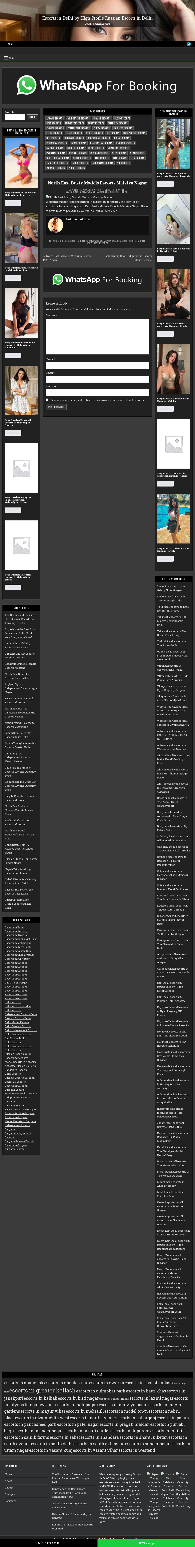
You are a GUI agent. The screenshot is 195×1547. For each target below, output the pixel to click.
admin (75, 190)
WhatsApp (147, 1543)
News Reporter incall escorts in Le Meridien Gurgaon (170, 1206)
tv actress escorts (57, 163)
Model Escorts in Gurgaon (20, 1121)
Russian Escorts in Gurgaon (21, 1109)
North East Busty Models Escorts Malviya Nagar (97, 183)
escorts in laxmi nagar (151, 1398)
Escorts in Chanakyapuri (19, 954)
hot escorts (53, 138)
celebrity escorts (118, 123)
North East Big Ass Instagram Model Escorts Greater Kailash (20, 712)
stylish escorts (82, 158)
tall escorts (120, 158)
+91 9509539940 (50, 1543)
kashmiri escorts (125, 143)
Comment (53, 315)
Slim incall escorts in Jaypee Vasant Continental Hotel (173, 1336)
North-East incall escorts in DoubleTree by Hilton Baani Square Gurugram (173, 1244)
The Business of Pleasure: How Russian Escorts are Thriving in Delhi (20, 619)
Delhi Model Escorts (17, 1022)
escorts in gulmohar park (100, 1391)
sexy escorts (119, 153)
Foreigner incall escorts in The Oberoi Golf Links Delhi (173, 944)
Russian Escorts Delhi (18, 1018)
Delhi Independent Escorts (21, 1030)
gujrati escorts (94, 133)
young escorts (77, 168)
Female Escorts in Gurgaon (21, 1093)
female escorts (74, 133)
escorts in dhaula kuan (66, 1382)
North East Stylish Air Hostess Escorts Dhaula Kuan (19, 810)
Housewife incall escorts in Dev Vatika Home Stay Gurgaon (173, 1056)
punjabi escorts (78, 153)
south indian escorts (58, 158)
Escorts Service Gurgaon (19, 1113)
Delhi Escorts (13, 1002)
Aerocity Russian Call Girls (21, 1066)
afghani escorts (55, 118)
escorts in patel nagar (78, 1424)
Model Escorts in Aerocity (20, 1062)
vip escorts (123, 163)
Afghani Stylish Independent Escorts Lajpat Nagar (21, 688)
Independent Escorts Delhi (21, 1014)
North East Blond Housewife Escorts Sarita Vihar (20, 834)
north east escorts (118, 148)
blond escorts (122, 118)
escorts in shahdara (100, 1437)
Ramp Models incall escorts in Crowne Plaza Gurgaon (171, 1259)
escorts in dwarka (106, 1382)
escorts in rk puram (130, 1430)
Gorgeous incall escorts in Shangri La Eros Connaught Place (173, 972)
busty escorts (96, 123)
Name (50, 359)
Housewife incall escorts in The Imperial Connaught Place (173, 1070)
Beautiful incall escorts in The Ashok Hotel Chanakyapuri (172, 802)
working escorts (55, 168)
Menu (10, 44)
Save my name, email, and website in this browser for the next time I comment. (98, 400)
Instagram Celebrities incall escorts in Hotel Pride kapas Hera (170, 1112)
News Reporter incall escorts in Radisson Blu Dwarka (171, 1220)
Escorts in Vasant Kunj (18, 951)
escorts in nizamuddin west (42, 1417)
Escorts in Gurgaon (16, 962)
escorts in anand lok (24, 1382)
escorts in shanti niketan (143, 1437)
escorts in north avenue (93, 1417)
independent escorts (99, 138)
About (8, 1481)
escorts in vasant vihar (95, 1450)
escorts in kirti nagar (78, 1398)
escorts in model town (126, 1411)
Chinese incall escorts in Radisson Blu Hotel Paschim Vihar (171, 860)
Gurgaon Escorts (15, 1089)
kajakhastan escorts (101, 143)
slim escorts (137, 153)
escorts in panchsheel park (30, 1424)
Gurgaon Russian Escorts (19, 1141)
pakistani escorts (56, 153)
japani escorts (78, 143)
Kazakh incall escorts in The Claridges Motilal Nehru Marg (171, 1151)
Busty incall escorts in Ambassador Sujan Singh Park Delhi (172, 816)
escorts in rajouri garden (87, 1430)
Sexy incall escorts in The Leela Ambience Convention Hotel (172, 1322)
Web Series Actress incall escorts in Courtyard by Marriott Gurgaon (172, 710)
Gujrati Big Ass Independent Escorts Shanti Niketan (17, 757)
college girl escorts (79, 128)
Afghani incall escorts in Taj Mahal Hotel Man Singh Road (173, 759)
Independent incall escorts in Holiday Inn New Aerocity (173, 1084)
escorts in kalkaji (40, 1398)
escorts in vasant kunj (50, 1450)
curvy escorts (102, 128)
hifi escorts (113, 133)
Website (51, 386)
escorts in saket (65, 1437)
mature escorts (55, 148)
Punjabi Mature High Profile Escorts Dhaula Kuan (18, 903)
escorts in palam (173, 1417)
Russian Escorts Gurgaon (19, 1077)
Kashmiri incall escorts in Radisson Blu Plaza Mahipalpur (172, 1137)
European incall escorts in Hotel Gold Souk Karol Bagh (172, 920)
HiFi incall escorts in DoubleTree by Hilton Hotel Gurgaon (170, 986)
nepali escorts (96, 148)
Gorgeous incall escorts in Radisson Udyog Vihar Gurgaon (172, 958)
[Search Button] (189, 44)
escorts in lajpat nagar (114, 1398)
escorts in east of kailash (149, 1382)
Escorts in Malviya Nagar (83, 192)
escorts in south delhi (52, 1443)
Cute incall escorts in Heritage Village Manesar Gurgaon (172, 875)
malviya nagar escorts (115, 240)
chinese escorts (55, 128)
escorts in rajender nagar (38, 1430)
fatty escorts (54, 133)
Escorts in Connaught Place (21, 939)
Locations (10, 1501)
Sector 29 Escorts (15, 1081)
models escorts (76, 148)
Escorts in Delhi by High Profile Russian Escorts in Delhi (97, 18)
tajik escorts (102, 158)
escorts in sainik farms (26, 1437)
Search (9, 112)
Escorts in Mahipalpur (18, 943)
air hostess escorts (79, 118)
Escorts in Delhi (14, 927)
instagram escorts (56, 143)
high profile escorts (134, 133)
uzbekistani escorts (102, 163)
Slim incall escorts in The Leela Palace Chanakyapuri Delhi (173, 1350)
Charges (10, 1494)
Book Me (13, 203)
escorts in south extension (99, 1443)
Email (50, 372)
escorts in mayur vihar (43, 1411)
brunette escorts (74, 123)
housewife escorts (74, 138)
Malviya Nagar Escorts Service (113, 192)
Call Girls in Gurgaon (17, 982)
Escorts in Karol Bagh (18, 947)
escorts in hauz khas (146, 1391)
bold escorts (53, 123)
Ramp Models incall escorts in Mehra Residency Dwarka (169, 1273)
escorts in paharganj (136, 1417)
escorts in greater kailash (42, 1390)
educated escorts (123, 128)
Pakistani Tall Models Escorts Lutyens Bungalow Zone (21, 771)
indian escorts (121, 138)
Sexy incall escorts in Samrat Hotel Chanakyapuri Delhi (170, 1308)
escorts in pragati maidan (125, 1424)
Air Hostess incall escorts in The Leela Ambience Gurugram (172, 787)
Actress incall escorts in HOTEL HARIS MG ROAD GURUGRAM (172, 735)
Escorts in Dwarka (16, 935)
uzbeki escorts (80, 163)
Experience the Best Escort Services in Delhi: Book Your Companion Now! (21, 633)
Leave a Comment (115, 190)
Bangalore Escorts (16, 1070)
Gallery (9, 1487)
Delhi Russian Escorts (18, 1026)
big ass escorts (102, 118)
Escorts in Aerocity (16, 931)
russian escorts (99, 153)
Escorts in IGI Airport (17, 958)
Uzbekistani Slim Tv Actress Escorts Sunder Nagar (19, 848)
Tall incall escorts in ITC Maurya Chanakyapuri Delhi (171, 621)
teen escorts (137, 158)
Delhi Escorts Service (18, 1006)
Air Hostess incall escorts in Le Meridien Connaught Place (172, 773)
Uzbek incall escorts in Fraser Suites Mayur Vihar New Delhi (173, 655)
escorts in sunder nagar (148, 1443)
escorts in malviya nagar (90, 240)
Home (8, 1474)
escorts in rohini (166, 1430)
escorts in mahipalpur (76, 1404)
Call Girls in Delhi (15, 1038)
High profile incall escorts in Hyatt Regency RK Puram (172, 1011)
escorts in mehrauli (85, 1411)
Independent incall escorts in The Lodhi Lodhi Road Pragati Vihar (173, 1098)
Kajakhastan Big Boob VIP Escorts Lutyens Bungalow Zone (21, 785)
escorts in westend (136, 1450)
